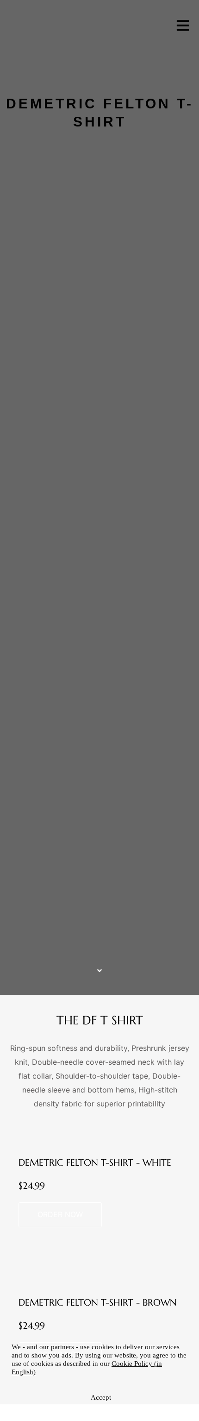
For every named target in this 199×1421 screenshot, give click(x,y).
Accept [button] (101, 1397)
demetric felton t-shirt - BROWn (98, 1302)
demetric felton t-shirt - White (95, 1162)
